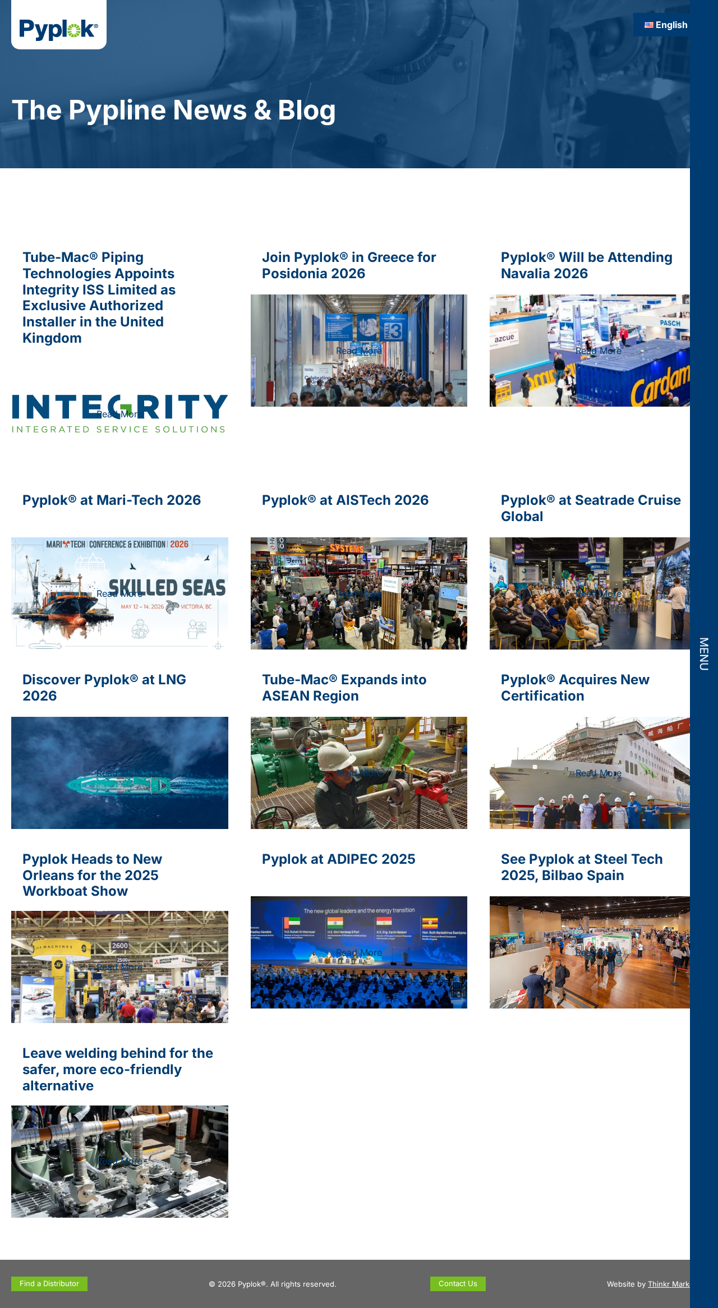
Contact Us (458, 1283)
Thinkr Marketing (677, 1283)
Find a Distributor (49, 1283)
